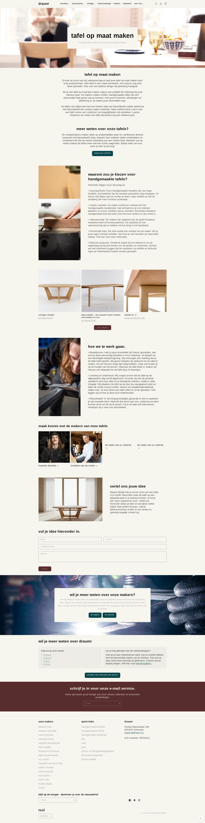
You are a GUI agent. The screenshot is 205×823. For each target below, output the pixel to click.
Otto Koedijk (44, 747)
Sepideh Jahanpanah (49, 743)
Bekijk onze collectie (102, 153)
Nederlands (44, 816)
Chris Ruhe (43, 779)
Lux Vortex (43, 759)
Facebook (47, 655)
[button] (65, 3)
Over (83, 743)
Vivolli (41, 787)
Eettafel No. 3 (130, 315)
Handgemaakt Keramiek (94, 735)
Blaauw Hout (45, 726)
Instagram (47, 658)
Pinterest (46, 664)
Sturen (45, 569)
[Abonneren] (119, 703)
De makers (95, 615)
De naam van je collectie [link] (118, 445)
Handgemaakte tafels (92, 731)
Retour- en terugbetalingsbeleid (97, 751)
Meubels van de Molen (83, 465)
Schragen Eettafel (46, 315)
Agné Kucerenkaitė (48, 755)
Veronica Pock (45, 771)
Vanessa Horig (45, 739)
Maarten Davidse (47, 465)
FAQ (83, 739)
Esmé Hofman (45, 735)
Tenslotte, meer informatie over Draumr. (102, 675)
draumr (147, 813)
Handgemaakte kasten (93, 726)
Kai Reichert (44, 775)
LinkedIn (46, 661)
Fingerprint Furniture (48, 751)
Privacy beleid (88, 759)
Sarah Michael (46, 767)
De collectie (109, 615)
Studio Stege (45, 783)
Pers (83, 747)
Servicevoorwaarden (92, 755)
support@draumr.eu (134, 732)
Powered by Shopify (158, 813)
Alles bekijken (102, 328)
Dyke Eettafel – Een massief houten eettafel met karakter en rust (100, 316)
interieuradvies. (144, 663)
